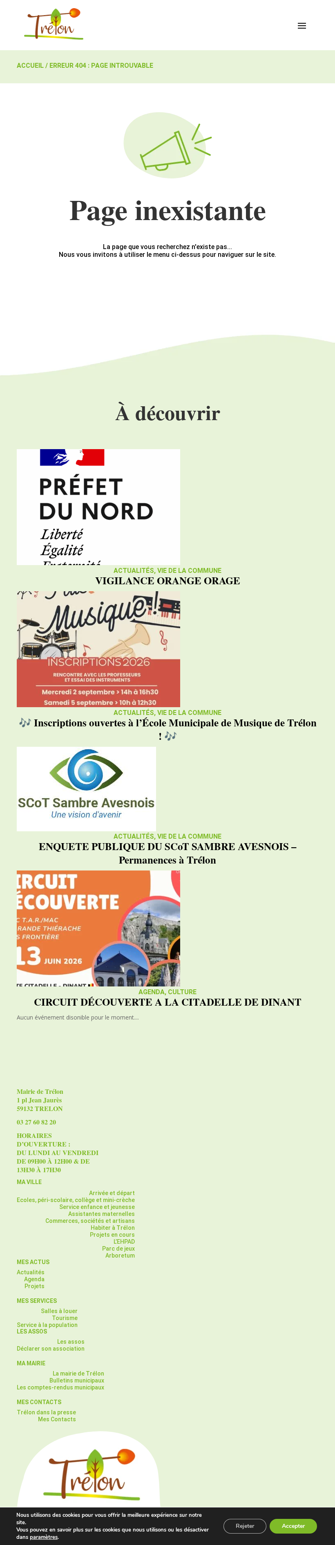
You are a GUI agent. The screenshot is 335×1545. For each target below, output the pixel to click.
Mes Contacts (57, 1419)
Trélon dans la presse (46, 1412)
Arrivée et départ (112, 1193)
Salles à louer (59, 1311)
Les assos (71, 1341)
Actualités (134, 570)
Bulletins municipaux (76, 1380)
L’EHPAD (124, 1241)
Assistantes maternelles (101, 1214)
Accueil (30, 65)
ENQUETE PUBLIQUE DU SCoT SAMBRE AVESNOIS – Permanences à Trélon (168, 853)
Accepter (293, 1526)
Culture (182, 992)
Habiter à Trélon (113, 1227)
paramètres (44, 1537)
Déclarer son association (51, 1348)
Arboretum (120, 1255)
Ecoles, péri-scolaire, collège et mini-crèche (76, 1200)
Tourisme (65, 1318)
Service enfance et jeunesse (97, 1207)
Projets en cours (112, 1234)
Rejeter (245, 1526)
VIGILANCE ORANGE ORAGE (167, 580)
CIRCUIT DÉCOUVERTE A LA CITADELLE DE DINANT (168, 1001)
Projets (35, 1286)
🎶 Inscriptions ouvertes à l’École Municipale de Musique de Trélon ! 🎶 (168, 729)
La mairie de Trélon (78, 1373)
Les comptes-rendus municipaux (60, 1387)
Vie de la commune (189, 570)
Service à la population (47, 1325)
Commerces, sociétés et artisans (90, 1221)
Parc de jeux (118, 1248)
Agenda (151, 992)
